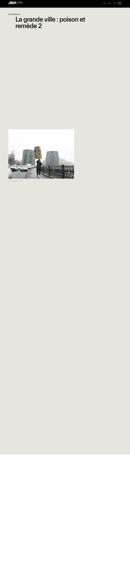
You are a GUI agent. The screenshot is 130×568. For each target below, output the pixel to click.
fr (114, 3)
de (104, 3)
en (109, 3)
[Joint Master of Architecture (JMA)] (16, 3)
